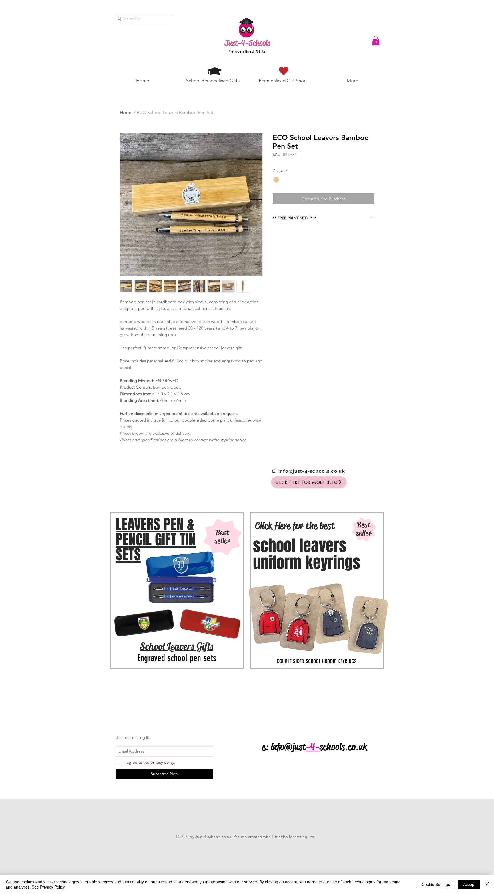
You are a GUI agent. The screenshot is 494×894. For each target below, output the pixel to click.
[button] (376, 40)
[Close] (487, 884)
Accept (469, 884)
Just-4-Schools (247, 43)
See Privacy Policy (48, 887)
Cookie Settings (436, 884)
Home (126, 112)
